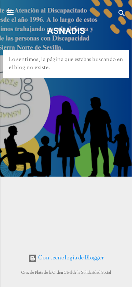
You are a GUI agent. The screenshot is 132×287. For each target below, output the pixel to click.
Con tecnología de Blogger (70, 258)
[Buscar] (121, 15)
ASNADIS (66, 31)
